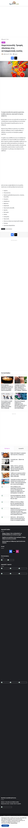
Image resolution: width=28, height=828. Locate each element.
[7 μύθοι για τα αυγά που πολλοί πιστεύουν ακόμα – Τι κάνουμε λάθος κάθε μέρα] (5, 475)
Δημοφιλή (21, 448)
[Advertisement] (14, 22)
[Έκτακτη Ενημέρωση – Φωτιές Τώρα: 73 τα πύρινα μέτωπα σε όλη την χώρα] (5, 497)
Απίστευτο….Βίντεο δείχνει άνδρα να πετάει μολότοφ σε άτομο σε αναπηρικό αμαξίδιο (17, 518)
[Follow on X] (8, 54)
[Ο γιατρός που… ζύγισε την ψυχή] (5, 461)
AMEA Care (5, 54)
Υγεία (7, 39)
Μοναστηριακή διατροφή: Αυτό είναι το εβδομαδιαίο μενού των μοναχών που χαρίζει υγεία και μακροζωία (7, 387)
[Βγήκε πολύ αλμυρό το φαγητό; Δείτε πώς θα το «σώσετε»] (5, 455)
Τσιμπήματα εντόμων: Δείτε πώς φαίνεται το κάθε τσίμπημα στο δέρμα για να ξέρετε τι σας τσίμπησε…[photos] (21, 387)
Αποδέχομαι (5, 825)
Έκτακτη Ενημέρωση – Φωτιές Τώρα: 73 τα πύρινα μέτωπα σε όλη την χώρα (17, 497)
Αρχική (4, 39)
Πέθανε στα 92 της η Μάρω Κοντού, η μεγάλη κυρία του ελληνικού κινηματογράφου (17, 503)
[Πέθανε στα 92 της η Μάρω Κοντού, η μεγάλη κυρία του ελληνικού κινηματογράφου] (5, 504)
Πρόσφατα (7, 448)
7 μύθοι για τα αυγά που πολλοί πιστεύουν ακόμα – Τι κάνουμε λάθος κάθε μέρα (17, 475)
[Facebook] (12, 58)
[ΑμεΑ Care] (14, 3)
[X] (15, 58)
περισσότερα (14, 823)
